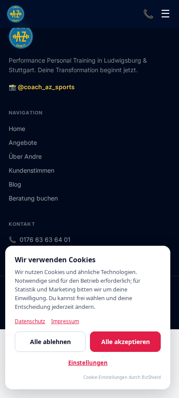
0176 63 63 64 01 (45, 239)
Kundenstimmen (31, 170)
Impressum (65, 321)
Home (17, 128)
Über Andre (25, 156)
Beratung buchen (33, 198)
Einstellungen (88, 363)
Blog (15, 184)
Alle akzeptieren (125, 342)
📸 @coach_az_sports (42, 86)
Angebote (23, 142)
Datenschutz (30, 321)
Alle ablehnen (50, 342)
